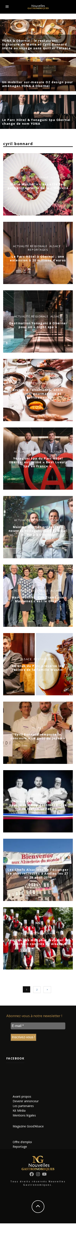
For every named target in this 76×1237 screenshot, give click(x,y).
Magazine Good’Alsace (28, 1126)
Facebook (15, 1058)
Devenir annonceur (26, 1101)
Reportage (20, 1147)
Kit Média (19, 1110)
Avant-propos (22, 1096)
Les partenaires (23, 1106)
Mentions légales (24, 1115)
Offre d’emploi (22, 1142)
